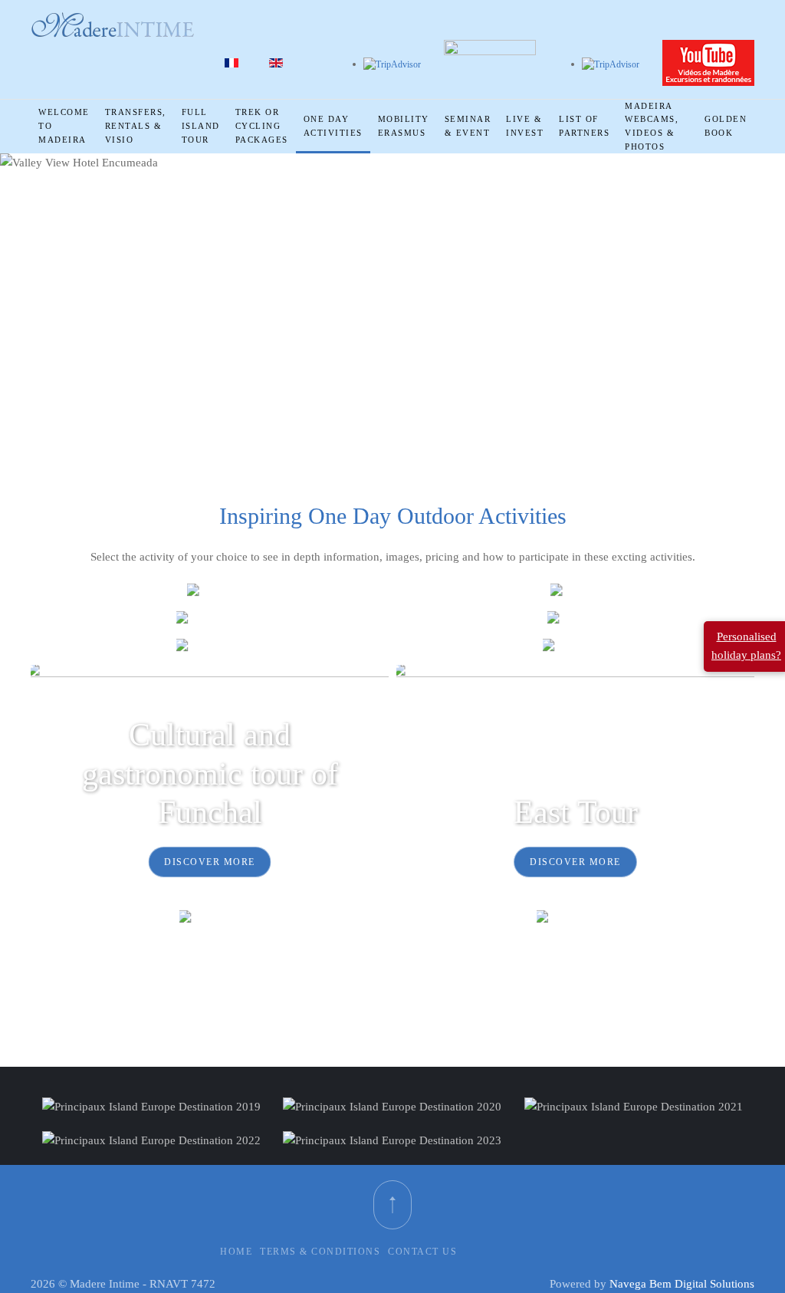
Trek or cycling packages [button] (261, 125)
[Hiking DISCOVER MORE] (209, 592)
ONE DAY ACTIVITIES (333, 125)
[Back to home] (113, 25)
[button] (392, 1204)
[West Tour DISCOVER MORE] (209, 919)
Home (236, 1251)
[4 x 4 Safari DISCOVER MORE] (210, 620)
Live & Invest (525, 125)
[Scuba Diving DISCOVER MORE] (575, 919)
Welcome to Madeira (64, 125)
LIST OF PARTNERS (584, 125)
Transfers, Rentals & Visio (135, 125)
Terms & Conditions (320, 1251)
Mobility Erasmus (403, 125)
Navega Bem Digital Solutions (681, 1284)
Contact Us (422, 1251)
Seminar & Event (468, 125)
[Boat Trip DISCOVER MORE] (575, 620)
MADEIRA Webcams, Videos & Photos (651, 126)
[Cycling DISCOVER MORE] (575, 592)
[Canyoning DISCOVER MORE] (575, 648)
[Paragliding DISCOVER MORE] (209, 648)
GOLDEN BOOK (726, 125)
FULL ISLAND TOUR (201, 125)
